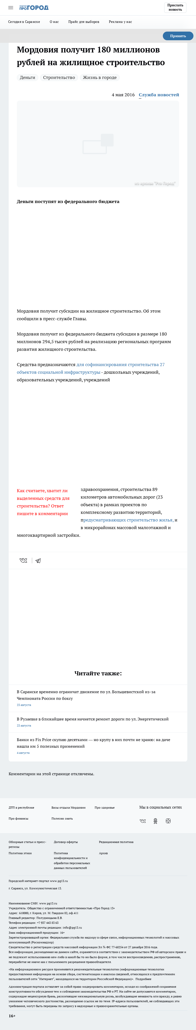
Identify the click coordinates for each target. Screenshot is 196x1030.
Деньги (27, 77)
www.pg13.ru (59, 881)
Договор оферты (66, 842)
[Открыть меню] (11, 8)
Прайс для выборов (83, 21)
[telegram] (40, 560)
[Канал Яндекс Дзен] (168, 821)
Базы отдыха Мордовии (68, 807)
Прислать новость (175, 7)
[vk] (23, 560)
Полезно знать (62, 818)
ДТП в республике (21, 807)
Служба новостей (159, 95)
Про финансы (18, 818)
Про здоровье (105, 807)
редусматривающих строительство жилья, (129, 520)
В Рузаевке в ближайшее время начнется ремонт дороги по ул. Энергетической (93, 721)
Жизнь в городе (100, 77)
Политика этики (20, 853)
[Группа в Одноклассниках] (155, 821)
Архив (103, 853)
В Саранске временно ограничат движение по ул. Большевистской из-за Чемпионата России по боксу (86, 698)
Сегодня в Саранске (24, 21)
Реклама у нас (120, 21)
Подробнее (143, 979)
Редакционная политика (116, 842)
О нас (54, 21)
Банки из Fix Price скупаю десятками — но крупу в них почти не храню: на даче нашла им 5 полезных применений (93, 746)
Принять (178, 36)
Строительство (59, 77)
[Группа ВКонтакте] (142, 821)
